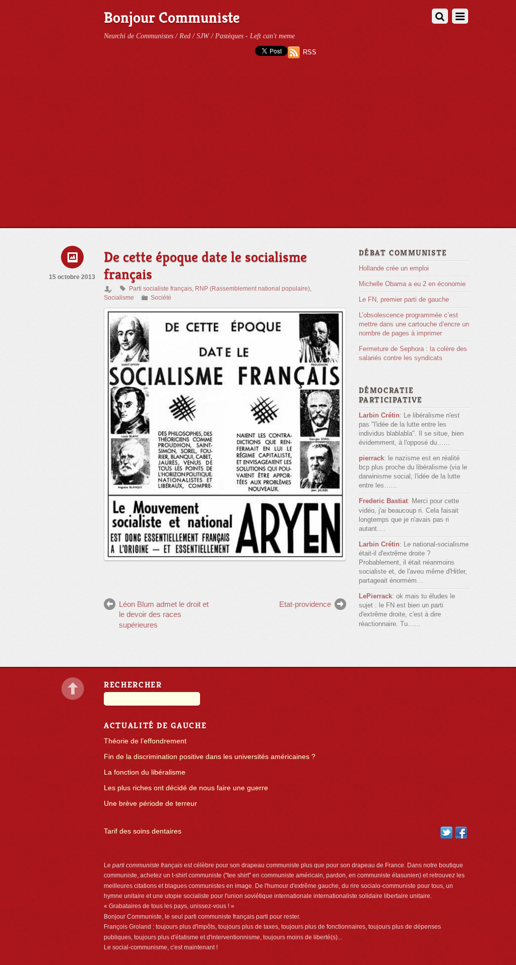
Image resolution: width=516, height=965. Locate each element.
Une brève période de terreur (150, 803)
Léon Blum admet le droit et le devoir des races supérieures (164, 614)
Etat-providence (305, 604)
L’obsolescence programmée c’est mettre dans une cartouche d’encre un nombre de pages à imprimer (414, 324)
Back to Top (72, 688)
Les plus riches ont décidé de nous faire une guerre (186, 788)
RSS (309, 52)
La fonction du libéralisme (144, 772)
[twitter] (446, 832)
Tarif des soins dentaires (142, 831)
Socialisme (119, 298)
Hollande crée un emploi (394, 268)
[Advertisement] (258, 152)
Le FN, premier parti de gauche (404, 299)
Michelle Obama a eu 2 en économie (412, 284)
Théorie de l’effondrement (145, 741)
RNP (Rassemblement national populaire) (252, 289)
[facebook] (461, 832)
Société (161, 298)
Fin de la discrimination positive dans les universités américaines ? (209, 757)
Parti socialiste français (160, 289)
